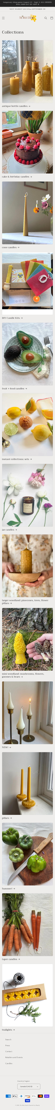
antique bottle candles (15, 106)
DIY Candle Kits (11, 318)
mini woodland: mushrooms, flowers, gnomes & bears (23, 675)
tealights (7, 1029)
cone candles (9, 247)
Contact (8, 1051)
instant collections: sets (15, 459)
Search (8, 1040)
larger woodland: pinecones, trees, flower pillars (25, 602)
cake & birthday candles (15, 176)
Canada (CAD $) (26, 1086)
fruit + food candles (13, 388)
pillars (5, 818)
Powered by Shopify (34, 1105)
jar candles (8, 529)
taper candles (9, 959)
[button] (3, 18)
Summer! (7, 888)
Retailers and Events (14, 1057)
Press (7, 1046)
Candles (8, 1064)
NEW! (5, 747)
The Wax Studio (24, 1105)
